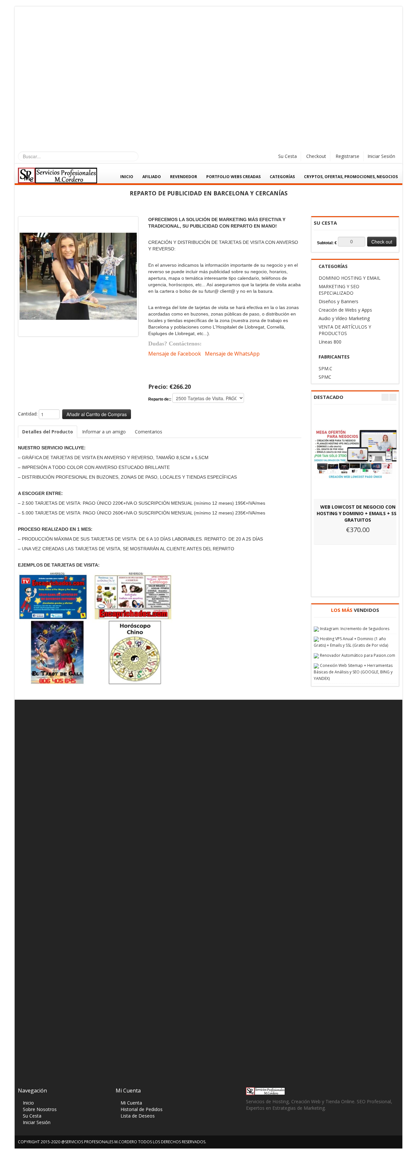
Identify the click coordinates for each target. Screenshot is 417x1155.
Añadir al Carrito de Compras (96, 414)
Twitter (263, 1125)
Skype (276, 1125)
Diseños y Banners (338, 301)
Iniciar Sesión (381, 156)
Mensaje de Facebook (174, 353)
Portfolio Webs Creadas (233, 176)
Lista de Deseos (138, 1116)
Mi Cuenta (131, 1103)
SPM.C (325, 368)
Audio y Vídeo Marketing (344, 318)
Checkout (316, 156)
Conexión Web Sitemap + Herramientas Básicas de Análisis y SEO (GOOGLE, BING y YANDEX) (353, 672)
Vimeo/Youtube (289, 1125)
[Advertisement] (208, 55)
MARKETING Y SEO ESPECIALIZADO (339, 289)
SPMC (325, 377)
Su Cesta (287, 156)
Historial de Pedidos (142, 1109)
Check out (381, 241)
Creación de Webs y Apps (345, 310)
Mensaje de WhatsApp (232, 353)
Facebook (250, 1125)
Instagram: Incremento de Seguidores (354, 628)
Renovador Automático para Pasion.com (357, 655)
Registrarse (347, 156)
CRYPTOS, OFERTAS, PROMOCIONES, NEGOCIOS (351, 176)
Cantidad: (27, 414)
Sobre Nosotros (40, 1109)
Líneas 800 (330, 342)
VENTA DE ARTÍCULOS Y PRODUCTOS (345, 330)
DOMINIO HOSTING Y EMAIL (350, 278)
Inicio (126, 176)
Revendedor (183, 176)
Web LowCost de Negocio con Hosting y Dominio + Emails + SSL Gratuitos (358, 513)
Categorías (282, 176)
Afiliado (151, 176)
